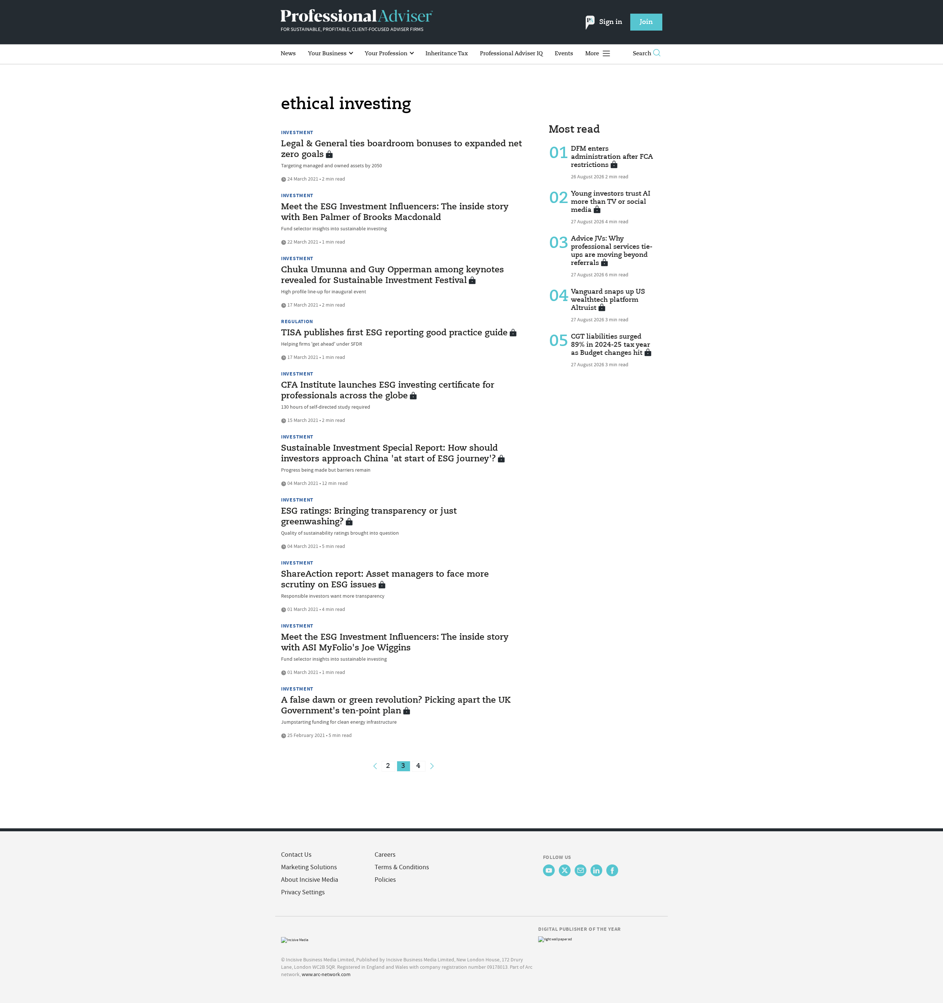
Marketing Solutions (309, 867)
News (288, 53)
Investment (297, 132)
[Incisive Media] (294, 939)
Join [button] (646, 22)
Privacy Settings (303, 892)
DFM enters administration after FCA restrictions (612, 157)
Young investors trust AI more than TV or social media (610, 202)
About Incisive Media (309, 880)
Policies (385, 880)
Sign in (610, 22)
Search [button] (642, 53)
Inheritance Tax (446, 53)
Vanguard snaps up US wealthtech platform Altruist (608, 300)
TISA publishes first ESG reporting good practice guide (394, 333)
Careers (385, 854)
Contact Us (296, 854)
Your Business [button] (328, 53)
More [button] (592, 53)
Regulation (297, 321)
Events (564, 53)
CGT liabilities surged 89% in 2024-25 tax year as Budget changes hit (610, 344)
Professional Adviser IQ (511, 53)
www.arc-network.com (326, 974)
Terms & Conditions (402, 867)
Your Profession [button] (387, 53)
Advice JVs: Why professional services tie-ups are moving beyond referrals (611, 250)
